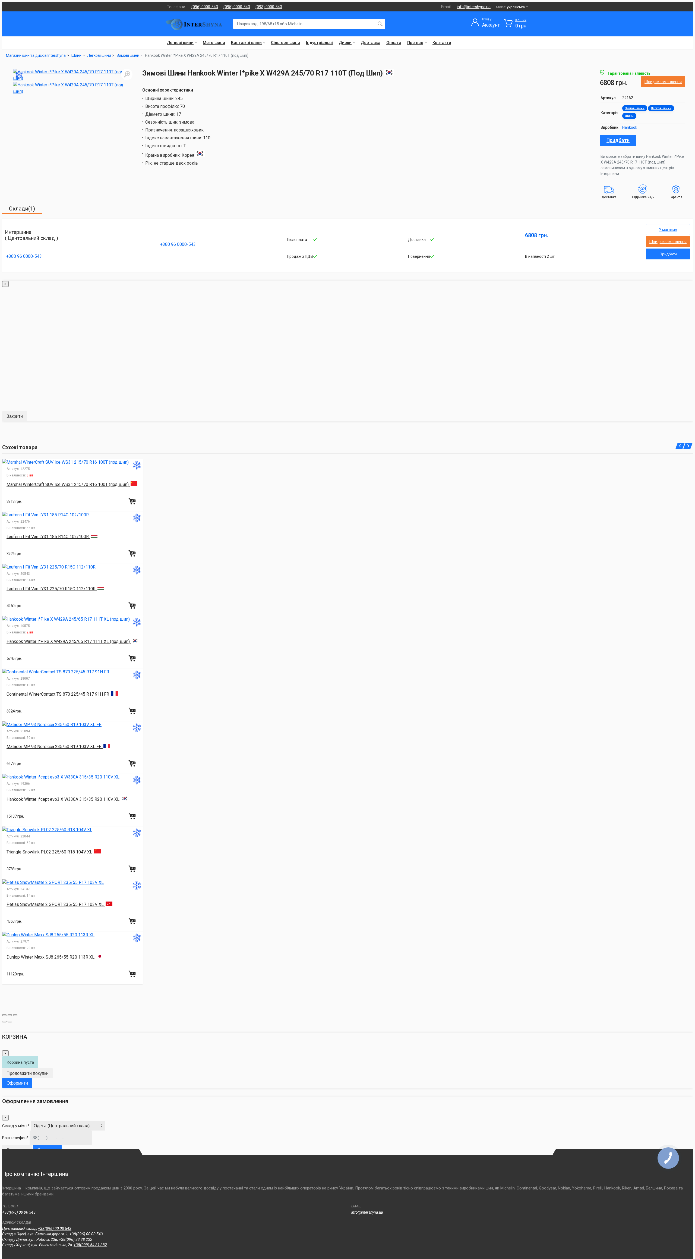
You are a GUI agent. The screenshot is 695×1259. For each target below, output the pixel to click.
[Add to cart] (132, 501)
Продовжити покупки (28, 1073)
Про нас (415, 42)
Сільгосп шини (285, 42)
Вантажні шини (246, 42)
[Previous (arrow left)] (4, 1021)
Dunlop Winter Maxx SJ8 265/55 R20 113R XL (51, 957)
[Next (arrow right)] (10, 1021)
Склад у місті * (16, 1125)
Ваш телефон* (15, 1137)
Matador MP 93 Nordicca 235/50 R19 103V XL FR (55, 746)
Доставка (370, 42)
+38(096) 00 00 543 (19, 1212)
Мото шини (214, 42)
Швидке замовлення (663, 82)
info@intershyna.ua (474, 7)
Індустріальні (319, 42)
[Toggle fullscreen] (10, 1015)
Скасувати (17, 1150)
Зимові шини (635, 108)
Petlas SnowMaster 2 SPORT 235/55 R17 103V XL (56, 904)
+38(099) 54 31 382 (90, 1245)
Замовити (47, 1150)
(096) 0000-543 (204, 7)
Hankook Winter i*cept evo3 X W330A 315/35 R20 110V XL (64, 799)
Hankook (629, 127)
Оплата (393, 42)
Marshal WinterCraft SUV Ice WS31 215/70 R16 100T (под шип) (68, 484)
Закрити (15, 416)
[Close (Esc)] (4, 1015)
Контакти (441, 42)
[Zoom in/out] (15, 1015)
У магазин (668, 229)
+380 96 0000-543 (24, 256)
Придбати (618, 140)
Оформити (17, 1083)
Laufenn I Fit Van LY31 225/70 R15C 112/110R (52, 588)
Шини (629, 116)
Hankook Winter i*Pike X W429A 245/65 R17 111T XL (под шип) (69, 641)
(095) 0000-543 (236, 7)
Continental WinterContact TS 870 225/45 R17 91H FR (58, 694)
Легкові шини (180, 42)
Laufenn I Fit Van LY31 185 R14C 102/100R (48, 536)
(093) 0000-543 (268, 7)
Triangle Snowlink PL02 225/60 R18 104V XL (50, 852)
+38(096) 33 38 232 (75, 1239)
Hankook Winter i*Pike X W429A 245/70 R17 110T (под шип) (196, 55)
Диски (345, 42)
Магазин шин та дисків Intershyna (36, 55)
